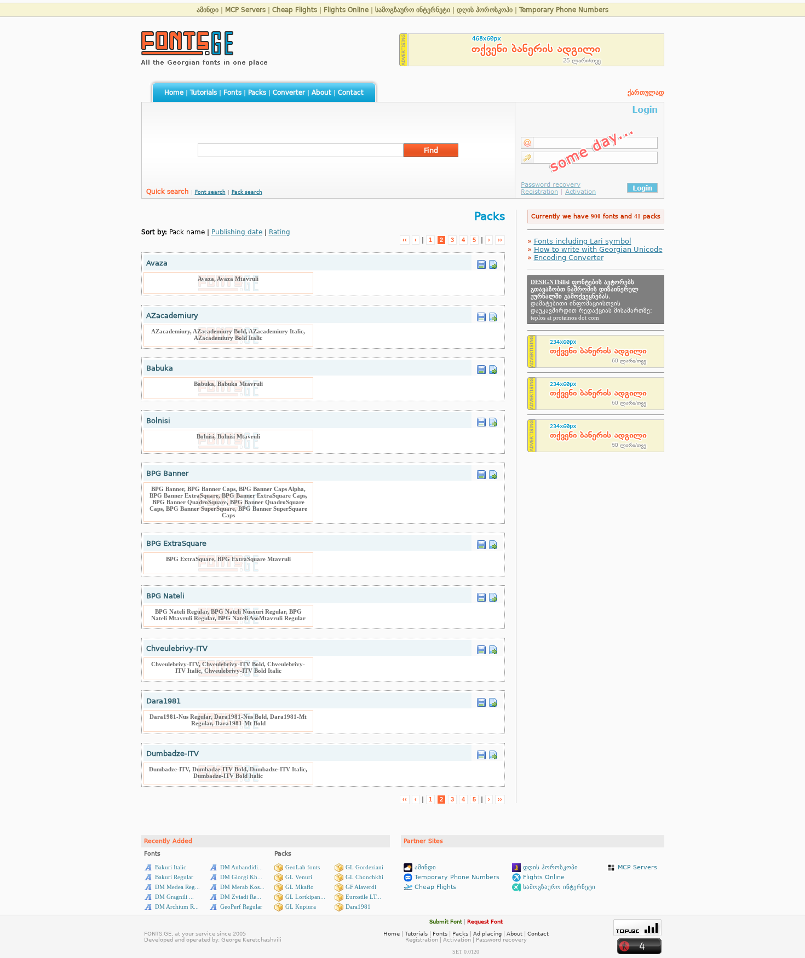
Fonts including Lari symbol (582, 241)
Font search (210, 192)
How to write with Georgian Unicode (598, 249)
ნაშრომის (582, 289)
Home (173, 92)
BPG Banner (167, 473)
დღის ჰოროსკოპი (485, 10)
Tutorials (203, 92)
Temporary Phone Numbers (563, 10)
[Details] (492, 261)
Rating (279, 232)
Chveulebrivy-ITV (177, 648)
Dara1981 (163, 701)
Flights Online (346, 10)
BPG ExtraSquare (176, 543)
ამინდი (208, 10)
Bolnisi (158, 421)
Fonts (232, 92)
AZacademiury (172, 315)
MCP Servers (245, 10)
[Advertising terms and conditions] (403, 63)
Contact (351, 92)
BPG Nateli (165, 596)
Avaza (157, 263)
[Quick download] (481, 261)
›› (500, 239)
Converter (289, 92)
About (321, 92)
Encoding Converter (568, 257)
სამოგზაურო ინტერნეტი (412, 10)
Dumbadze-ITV (172, 753)
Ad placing (487, 934)
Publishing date (236, 232)
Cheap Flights (294, 10)
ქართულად (646, 92)
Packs (257, 92)
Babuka (159, 368)
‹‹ (405, 239)
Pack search (247, 192)
